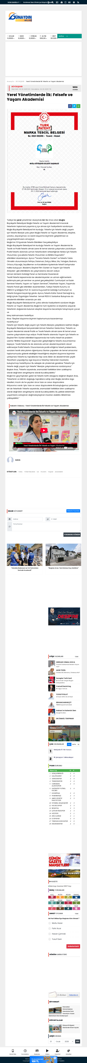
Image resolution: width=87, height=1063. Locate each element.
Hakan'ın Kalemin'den (66, 710)
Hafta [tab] (74, 744)
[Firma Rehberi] (62, 2)
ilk (38, 472)
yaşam (50, 472)
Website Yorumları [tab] (73, 511)
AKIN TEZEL (61, 670)
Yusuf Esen (57, 939)
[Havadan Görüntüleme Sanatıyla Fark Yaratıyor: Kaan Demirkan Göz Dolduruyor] (55, 1010)
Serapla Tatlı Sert (64, 678)
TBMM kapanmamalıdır (64, 705)
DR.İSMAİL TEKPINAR (65, 718)
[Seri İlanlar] (65, 2)
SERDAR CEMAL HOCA (65, 662)
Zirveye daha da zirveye (64, 697)
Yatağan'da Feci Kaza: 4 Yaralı (35, 2)
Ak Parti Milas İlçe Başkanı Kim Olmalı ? (63, 918)
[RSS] (78, 2)
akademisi (59, 472)
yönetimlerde (29, 472)
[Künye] (74, 2)
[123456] (64, 974)
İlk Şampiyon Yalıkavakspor (61, 758)
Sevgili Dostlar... (61, 713)
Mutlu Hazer (57, 923)
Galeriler (37, 1054)
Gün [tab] (69, 744)
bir (43, 220)
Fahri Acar (56, 928)
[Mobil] (48, 2)
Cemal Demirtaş (63, 686)
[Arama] (53, 2)
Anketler (69, 1054)
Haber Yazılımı (59, 1061)
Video (47, 1054)
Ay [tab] (78, 744)
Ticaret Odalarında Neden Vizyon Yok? (67, 665)
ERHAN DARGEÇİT (64, 702)
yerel (19, 220)
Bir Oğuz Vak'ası (61, 689)
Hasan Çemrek (59, 934)
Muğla (62, 220)
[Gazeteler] (69, 2)
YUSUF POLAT (62, 694)
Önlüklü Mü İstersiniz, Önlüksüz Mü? (68, 673)
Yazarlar (57, 1054)
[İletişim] (57, 2)
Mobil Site (13, 1054)
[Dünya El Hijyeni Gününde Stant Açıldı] (55, 1028)
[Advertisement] (41, 26)
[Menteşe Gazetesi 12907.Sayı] (59, 886)
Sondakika (25, 1054)
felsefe (43, 472)
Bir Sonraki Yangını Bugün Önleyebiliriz (64, 682)
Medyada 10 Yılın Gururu (60, 751)
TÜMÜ (76, 657)
